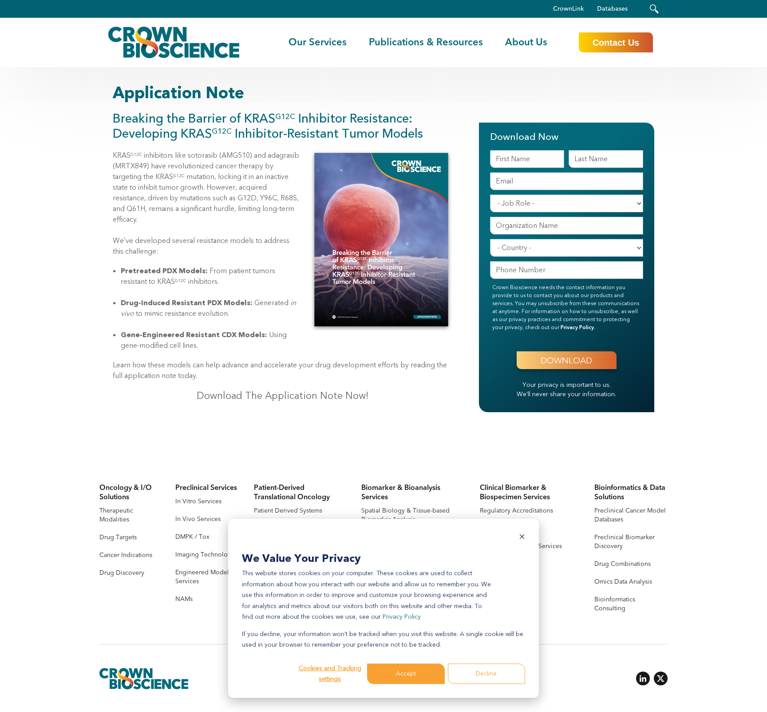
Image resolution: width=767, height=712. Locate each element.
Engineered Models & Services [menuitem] (206, 576)
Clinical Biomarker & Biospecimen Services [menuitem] (515, 492)
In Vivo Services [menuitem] (198, 519)
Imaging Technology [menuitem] (205, 554)
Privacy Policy (402, 617)
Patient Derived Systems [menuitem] (288, 510)
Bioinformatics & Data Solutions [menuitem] (629, 492)
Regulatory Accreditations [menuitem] (516, 510)
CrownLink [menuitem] (568, 9)
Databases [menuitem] (612, 9)
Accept (406, 673)
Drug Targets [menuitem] (118, 537)
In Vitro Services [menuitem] (198, 501)
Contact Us (616, 43)
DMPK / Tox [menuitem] (192, 537)
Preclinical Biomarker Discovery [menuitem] (624, 541)
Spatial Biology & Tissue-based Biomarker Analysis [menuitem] (405, 515)
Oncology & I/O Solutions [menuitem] (125, 492)
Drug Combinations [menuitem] (622, 564)
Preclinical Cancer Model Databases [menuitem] (630, 515)
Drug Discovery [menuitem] (121, 573)
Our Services (318, 42)
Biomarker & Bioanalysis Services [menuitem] (400, 492)
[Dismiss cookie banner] (522, 538)
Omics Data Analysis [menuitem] (623, 581)
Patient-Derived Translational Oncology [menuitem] (292, 492)
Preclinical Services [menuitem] (206, 488)
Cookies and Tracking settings (330, 674)
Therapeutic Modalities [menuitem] (116, 515)
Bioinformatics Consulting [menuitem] (614, 604)
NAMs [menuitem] (184, 599)
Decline (486, 673)
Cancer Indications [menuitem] (125, 555)
